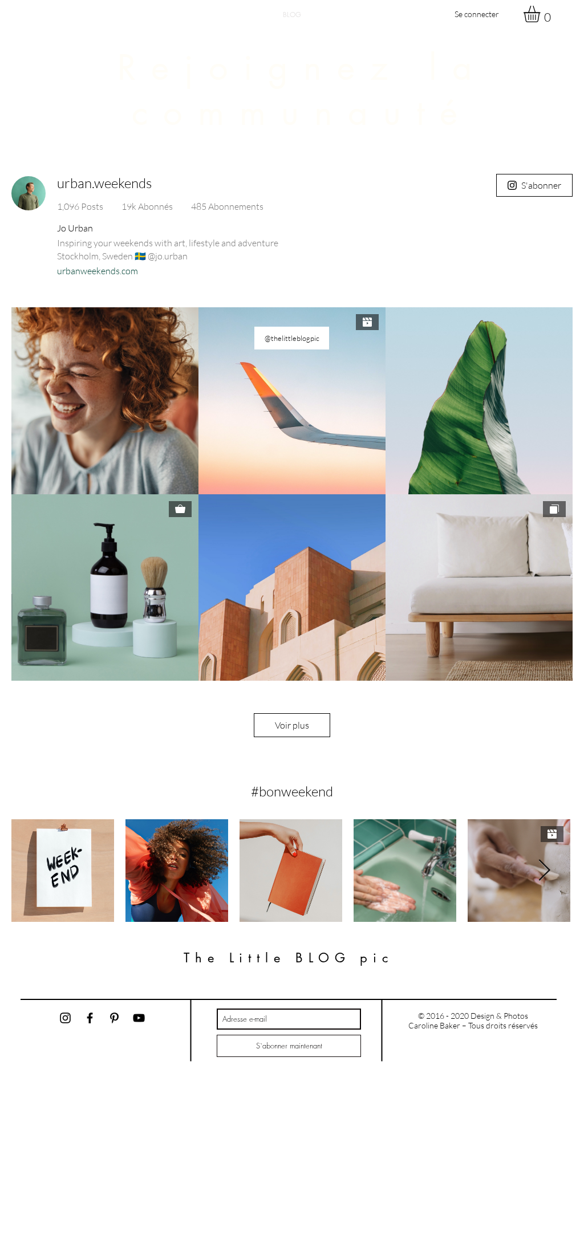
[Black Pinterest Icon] (114, 1018)
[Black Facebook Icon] (90, 1018)
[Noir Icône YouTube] (139, 1018)
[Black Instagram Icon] (65, 1018)
